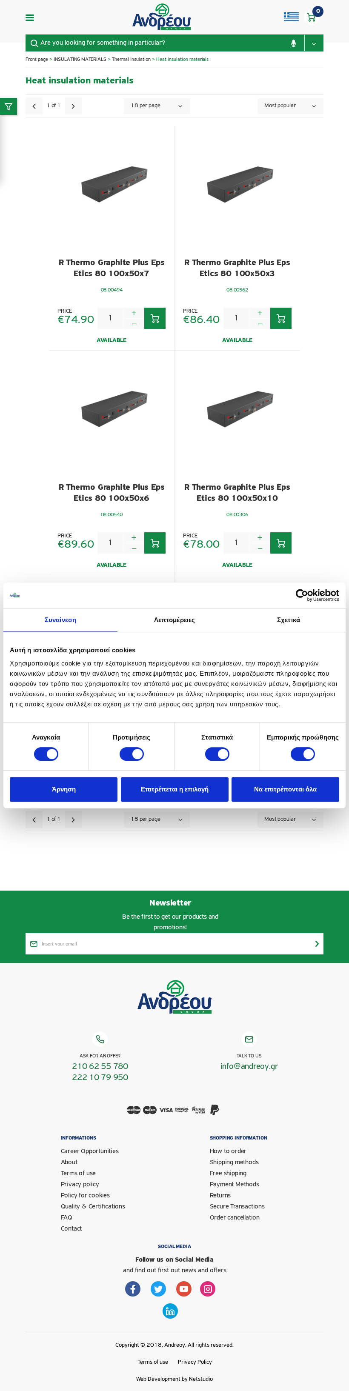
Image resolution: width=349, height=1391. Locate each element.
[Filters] (8, 106)
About (69, 1162)
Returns (220, 1195)
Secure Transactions (237, 1206)
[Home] (162, 17)
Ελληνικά (291, 17)
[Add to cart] (155, 318)
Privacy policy (80, 1184)
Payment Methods (234, 1184)
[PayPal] (215, 1115)
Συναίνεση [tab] (60, 619)
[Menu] (30, 17)
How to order (228, 1151)
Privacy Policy (195, 1362)
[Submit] (34, 42)
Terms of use (78, 1173)
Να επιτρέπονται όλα (285, 789)
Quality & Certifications (93, 1206)
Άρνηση (64, 789)
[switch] (132, 754)
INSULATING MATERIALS (80, 59)
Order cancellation (235, 1217)
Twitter (158, 1289)
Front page (37, 59)
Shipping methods (234, 1162)
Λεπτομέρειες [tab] (174, 619)
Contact (71, 1228)
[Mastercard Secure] (182, 1115)
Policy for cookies (85, 1195)
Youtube (184, 1289)
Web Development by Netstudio (174, 1379)
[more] (133, 313)
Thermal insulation (131, 59)
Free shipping (228, 1173)
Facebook (132, 1289)
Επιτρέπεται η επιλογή (175, 789)
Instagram (207, 1289)
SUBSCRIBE (317, 943)
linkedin (170, 1311)
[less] (133, 323)
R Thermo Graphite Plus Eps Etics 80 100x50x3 (237, 268)
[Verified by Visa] (199, 1115)
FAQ (66, 1217)
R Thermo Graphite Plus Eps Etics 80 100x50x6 (112, 493)
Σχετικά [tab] (288, 619)
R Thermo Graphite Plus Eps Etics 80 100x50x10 (237, 493)
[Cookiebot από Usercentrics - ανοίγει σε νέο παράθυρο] (302, 595)
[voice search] (293, 42)
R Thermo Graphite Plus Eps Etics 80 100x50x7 (112, 268)
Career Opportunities (90, 1151)
